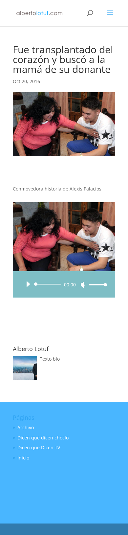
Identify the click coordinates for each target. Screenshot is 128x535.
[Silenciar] (83, 285)
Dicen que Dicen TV (38, 447)
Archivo (25, 427)
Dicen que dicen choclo (43, 438)
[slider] (96, 284)
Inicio (23, 458)
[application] (64, 284)
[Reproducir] (28, 284)
